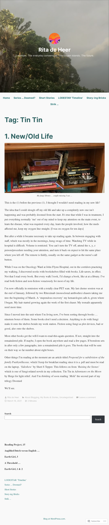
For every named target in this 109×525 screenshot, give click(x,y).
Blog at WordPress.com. (54, 519)
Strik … (54, 104)
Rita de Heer (54, 49)
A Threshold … (12, 463)
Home (6, 97)
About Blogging (32, 397)
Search (8, 413)
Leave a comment (87, 397)
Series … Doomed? (24, 97)
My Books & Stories (49, 397)
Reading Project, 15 (15, 444)
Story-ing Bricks (96, 97)
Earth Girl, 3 (11, 456)
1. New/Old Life (29, 136)
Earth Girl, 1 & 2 (14, 469)
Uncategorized (66, 397)
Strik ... (8, 498)
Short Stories (47, 97)
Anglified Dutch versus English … (22, 450)
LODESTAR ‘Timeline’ (70, 97)
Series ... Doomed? (13, 484)
